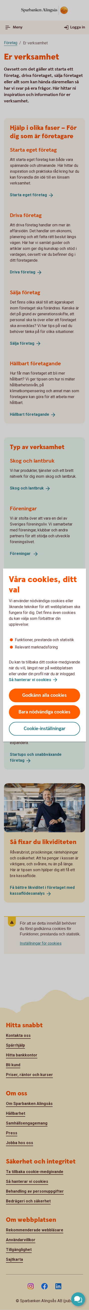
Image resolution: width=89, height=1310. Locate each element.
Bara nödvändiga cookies (44, 712)
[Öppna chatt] (78, 1299)
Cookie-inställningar (45, 729)
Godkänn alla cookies (44, 695)
